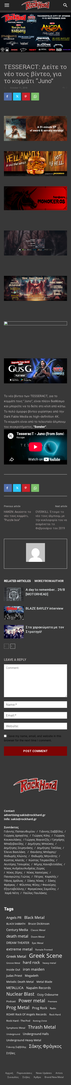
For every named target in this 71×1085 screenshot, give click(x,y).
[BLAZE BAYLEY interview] (14, 613)
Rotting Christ (40, 1021)
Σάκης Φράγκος (45, 1046)
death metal (17, 936)
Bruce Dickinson (39, 923)
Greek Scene (45, 956)
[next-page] (12, 646)
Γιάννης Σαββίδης (16, 1046)
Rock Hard (55, 1014)
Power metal (32, 1001)
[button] (6, 5)
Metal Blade (44, 982)
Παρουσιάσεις (24, 1073)
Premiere (52, 1001)
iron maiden (34, 969)
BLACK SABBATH (15, 923)
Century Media (17, 930)
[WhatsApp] (35, 96)
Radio (53, 1008)
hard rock (31, 962)
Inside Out (13, 969)
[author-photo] (35, 561)
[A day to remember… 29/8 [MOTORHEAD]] (14, 594)
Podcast (11, 1001)
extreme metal (19, 949)
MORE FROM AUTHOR (49, 581)
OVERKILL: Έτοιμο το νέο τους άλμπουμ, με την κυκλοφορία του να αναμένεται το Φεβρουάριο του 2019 (51, 520)
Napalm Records (38, 988)
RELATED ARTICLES (17, 581)
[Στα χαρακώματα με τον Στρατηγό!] (14, 631)
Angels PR (13, 918)
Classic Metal (38, 930)
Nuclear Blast (20, 994)
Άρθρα (37, 1077)
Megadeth (31, 975)
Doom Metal (38, 936)
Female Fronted (43, 949)
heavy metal (49, 962)
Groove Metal (13, 963)
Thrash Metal (42, 1027)
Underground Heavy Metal (23, 1040)
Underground (13, 1034)
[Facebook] (8, 96)
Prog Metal (17, 1007)
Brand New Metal (54, 1077)
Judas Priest (14, 976)
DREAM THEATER (17, 943)
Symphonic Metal (15, 1027)
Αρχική (9, 1073)
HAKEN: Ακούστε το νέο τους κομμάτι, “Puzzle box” (17, 516)
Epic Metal (37, 943)
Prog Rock (39, 1008)
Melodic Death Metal (20, 982)
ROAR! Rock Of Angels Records (26, 1014)
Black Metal (34, 918)
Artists (59, 1073)
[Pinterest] (26, 96)
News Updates (44, 1073)
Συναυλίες (13, 1077)
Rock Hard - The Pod (18, 1020)
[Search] (65, 5)
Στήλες (10, 1053)
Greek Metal (16, 956)
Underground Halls (36, 1034)
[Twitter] (17, 96)
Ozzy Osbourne (47, 994)
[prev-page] (6, 646)
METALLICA (14, 988)
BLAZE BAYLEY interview (44, 608)
